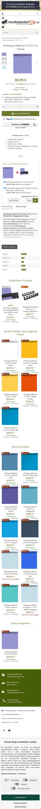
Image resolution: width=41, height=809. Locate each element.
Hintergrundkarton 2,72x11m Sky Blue (11, 573)
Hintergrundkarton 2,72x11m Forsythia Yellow (30, 363)
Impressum (22, 773)
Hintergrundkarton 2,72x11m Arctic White (11, 363)
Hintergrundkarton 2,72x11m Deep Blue (30, 541)
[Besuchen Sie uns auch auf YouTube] (9, 730)
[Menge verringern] (4, 106)
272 (22, 261)
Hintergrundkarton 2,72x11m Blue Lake (10, 429)
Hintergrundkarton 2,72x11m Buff (11, 395)
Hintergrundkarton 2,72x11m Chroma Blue (30, 574)
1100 (23, 258)
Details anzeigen (20, 806)
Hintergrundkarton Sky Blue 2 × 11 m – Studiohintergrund (30, 607)
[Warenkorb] (3, 27)
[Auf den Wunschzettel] (19, 156)
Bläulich (24, 269)
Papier (23, 265)
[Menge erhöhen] (37, 106)
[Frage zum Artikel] (21, 156)
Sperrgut (24, 254)
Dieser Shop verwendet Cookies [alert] (20, 741)
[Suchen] (37, 32)
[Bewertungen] (10, 305)
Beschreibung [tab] (7, 206)
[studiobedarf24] (20, 22)
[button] (20, 14)
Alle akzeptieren (20, 797)
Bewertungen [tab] (21, 206)
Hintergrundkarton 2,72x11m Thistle (19, 182)
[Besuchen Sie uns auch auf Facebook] (4, 730)
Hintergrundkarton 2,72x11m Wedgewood (30, 509)
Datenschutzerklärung (9, 773)
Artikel (13, 200)
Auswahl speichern (20, 803)
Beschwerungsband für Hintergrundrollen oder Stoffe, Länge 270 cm (20, 98)
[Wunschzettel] (37, 13)
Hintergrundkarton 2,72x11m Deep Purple (11, 509)
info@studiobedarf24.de (15, 718)
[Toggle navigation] (3, 18)
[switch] (6, 780)
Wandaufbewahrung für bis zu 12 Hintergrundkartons (30, 309)
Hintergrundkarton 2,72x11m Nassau (11, 541)
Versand (21, 84)
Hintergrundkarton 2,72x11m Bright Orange (30, 396)
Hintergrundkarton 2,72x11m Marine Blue (11, 475)
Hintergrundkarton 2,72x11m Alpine (11, 606)
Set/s (29, 200)
